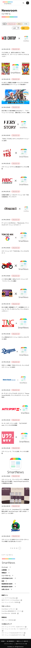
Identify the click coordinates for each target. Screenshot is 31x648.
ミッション (5, 567)
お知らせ (19, 23)
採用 (3, 581)
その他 (25, 23)
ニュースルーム (6, 575)
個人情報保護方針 (10, 641)
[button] (26, 3)
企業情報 (4, 570)
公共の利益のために (7, 578)
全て (5, 23)
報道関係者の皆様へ (7, 584)
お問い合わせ (5, 589)
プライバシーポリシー (9, 643)
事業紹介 (4, 572)
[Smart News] (8, 3)
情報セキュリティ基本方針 (22, 641)
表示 (23, 28)
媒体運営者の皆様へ (7, 586)
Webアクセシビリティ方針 (21, 643)
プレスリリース (11, 23)
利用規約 (3, 641)
